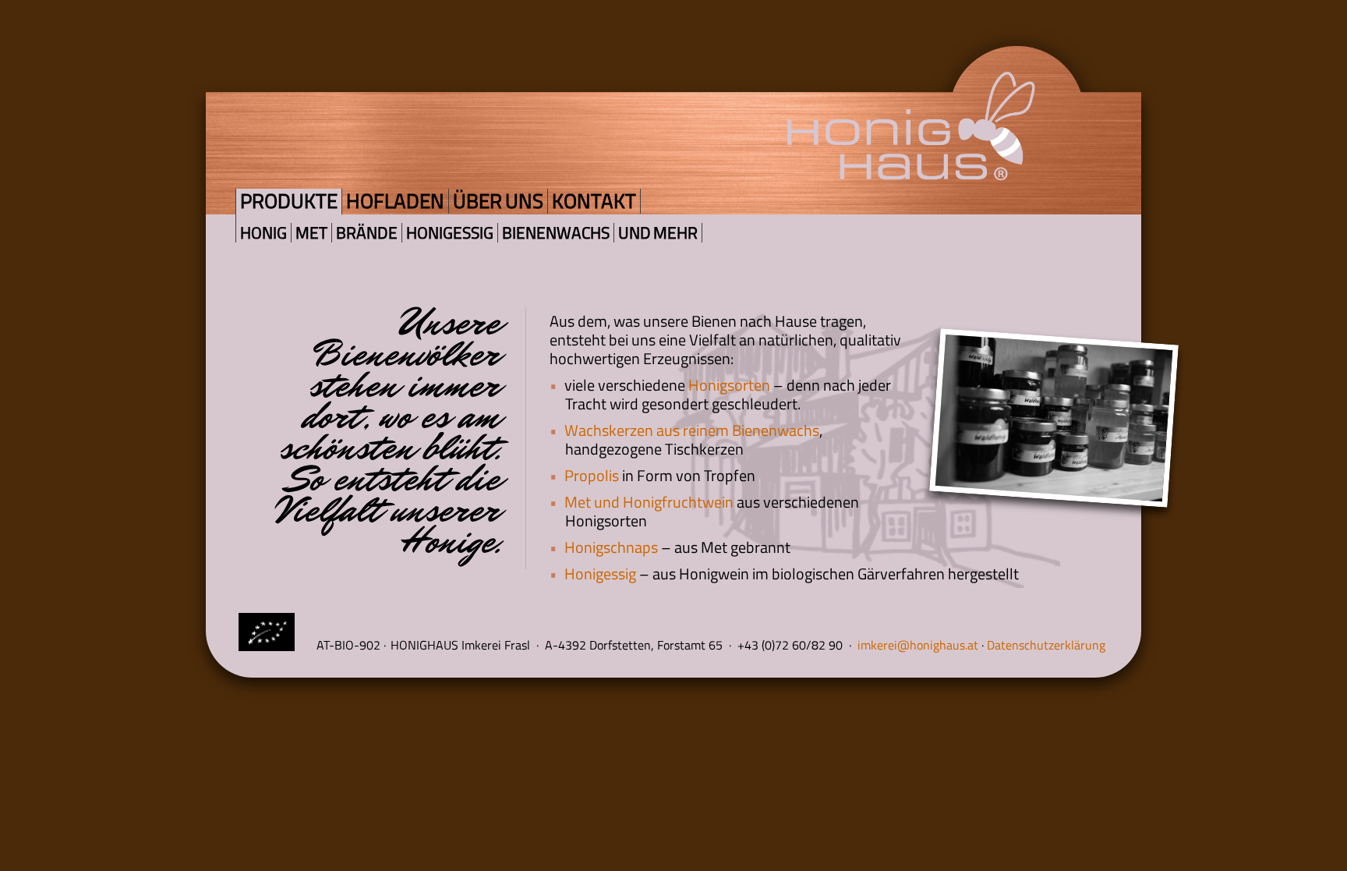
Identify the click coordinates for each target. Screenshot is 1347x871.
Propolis (591, 475)
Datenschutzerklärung (1046, 645)
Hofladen (395, 201)
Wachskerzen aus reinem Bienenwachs (691, 430)
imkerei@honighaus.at (919, 645)
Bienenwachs (556, 233)
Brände (367, 233)
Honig (263, 233)
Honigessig (449, 233)
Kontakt (594, 201)
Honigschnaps (611, 547)
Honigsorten (729, 385)
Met (311, 233)
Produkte (289, 201)
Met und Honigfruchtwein (649, 502)
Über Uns (498, 201)
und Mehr (658, 233)
